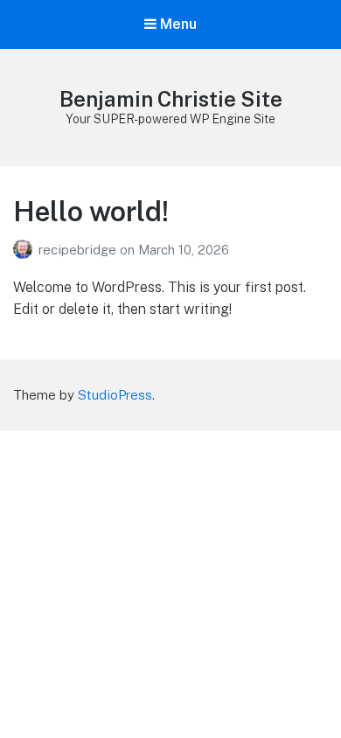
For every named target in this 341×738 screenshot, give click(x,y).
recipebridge (79, 249)
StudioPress (115, 394)
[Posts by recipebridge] (25, 249)
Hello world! (91, 211)
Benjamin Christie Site (170, 99)
